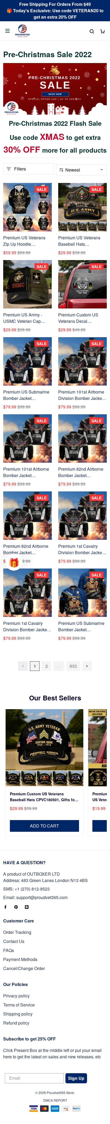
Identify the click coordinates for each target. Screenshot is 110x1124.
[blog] (28, 907)
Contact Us (13, 941)
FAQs (8, 950)
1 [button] (35, 666)
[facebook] (7, 907)
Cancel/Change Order (24, 968)
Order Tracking (17, 932)
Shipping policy (18, 1014)
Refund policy (16, 1023)
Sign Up (76, 1078)
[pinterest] (17, 907)
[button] (23, 666)
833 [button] (73, 666)
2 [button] (46, 666)
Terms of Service (19, 1005)
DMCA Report (55, 1100)
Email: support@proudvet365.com (35, 897)
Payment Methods (20, 959)
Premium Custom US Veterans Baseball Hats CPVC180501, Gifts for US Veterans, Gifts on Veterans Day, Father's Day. (43, 797)
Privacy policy (16, 996)
